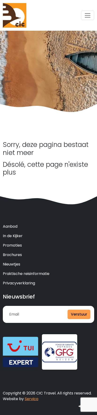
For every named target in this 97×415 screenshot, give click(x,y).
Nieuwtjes (11, 264)
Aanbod (10, 226)
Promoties (12, 245)
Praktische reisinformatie (26, 273)
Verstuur (79, 314)
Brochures (12, 254)
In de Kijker (13, 236)
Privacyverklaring (19, 283)
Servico (31, 399)
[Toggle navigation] (87, 15)
